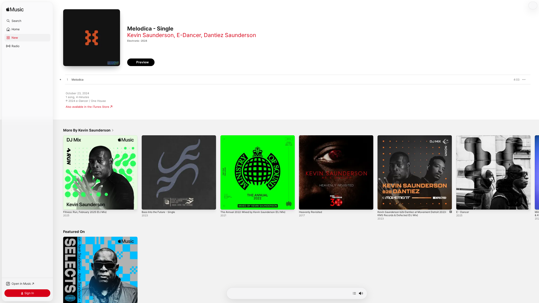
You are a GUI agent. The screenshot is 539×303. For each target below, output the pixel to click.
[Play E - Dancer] (461, 204)
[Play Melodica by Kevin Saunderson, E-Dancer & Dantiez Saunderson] (67, 80)
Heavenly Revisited (311, 137)
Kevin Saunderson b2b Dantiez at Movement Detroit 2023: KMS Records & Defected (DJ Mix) (412, 138)
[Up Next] (354, 293)
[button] (27, 20)
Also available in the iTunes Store (87, 106)
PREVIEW (514, 79)
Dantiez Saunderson (230, 35)
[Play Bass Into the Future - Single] (147, 204)
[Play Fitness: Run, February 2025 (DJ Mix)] (68, 204)
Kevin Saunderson (150, 35)
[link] (88, 130)
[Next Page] (535, 172)
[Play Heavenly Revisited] (304, 204)
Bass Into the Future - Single (161, 137)
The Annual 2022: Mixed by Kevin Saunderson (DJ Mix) (256, 137)
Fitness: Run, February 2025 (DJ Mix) (87, 137)
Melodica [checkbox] (77, 79)
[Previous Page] (59, 172)
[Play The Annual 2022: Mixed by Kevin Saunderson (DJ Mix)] (226, 204)
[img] (15, 9)
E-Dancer (189, 35)
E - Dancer (463, 137)
